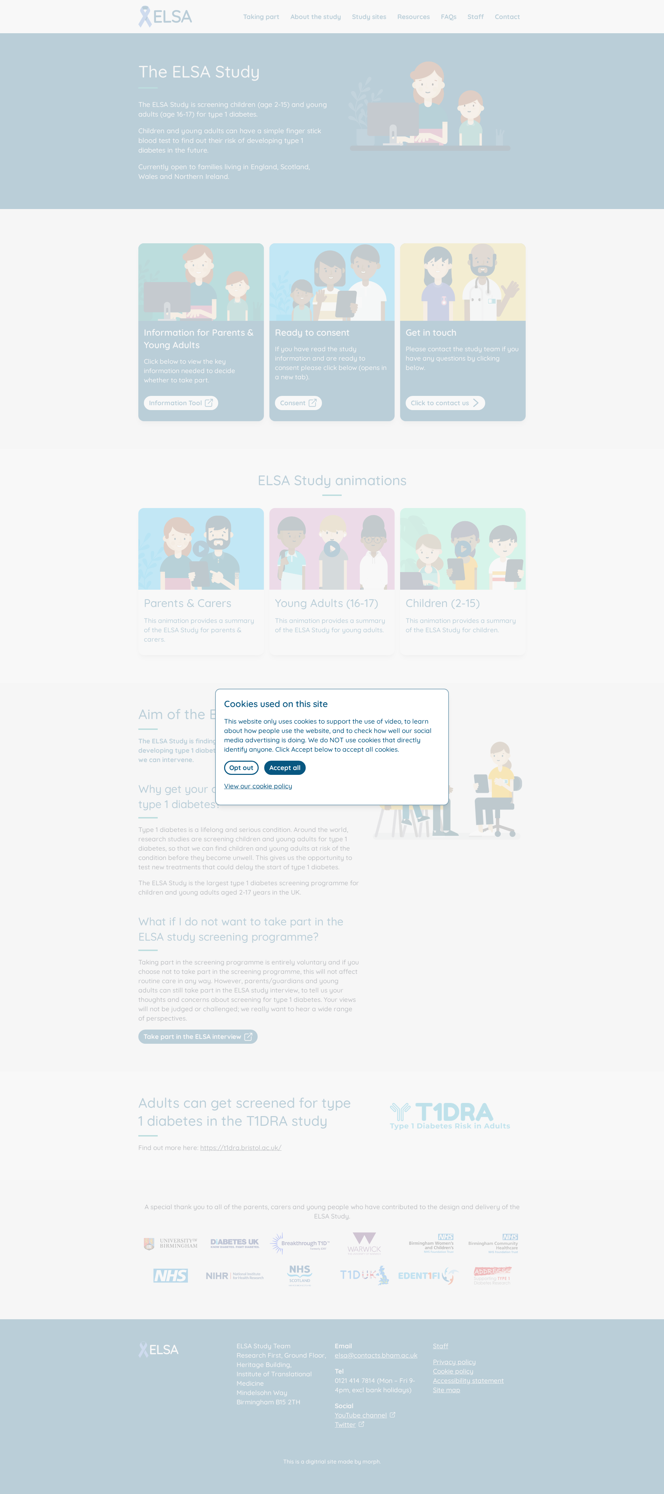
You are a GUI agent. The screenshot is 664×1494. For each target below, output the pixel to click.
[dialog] (332, 747)
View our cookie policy (258, 786)
